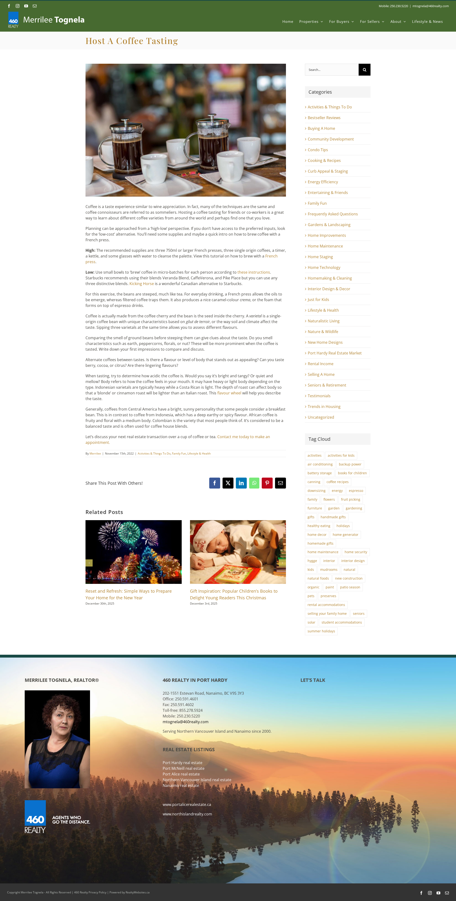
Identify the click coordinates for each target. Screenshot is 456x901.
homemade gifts (320, 543)
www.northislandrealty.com (187, 814)
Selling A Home (321, 374)
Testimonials (319, 395)
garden (334, 508)
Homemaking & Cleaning (330, 278)
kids (311, 569)
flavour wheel (229, 393)
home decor (317, 534)
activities (315, 455)
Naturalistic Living (324, 321)
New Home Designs (325, 342)
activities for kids (341, 455)
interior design (353, 560)
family (312, 499)
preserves (328, 596)
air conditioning (320, 464)
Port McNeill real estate (183, 768)
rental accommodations (326, 604)
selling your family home (327, 613)
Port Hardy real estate (182, 762)
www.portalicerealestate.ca (187, 804)
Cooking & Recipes (324, 160)
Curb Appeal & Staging (328, 171)
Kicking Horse (141, 283)
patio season (350, 587)
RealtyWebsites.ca (138, 892)
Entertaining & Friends (328, 192)
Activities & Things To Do (154, 453)
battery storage (320, 473)
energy (337, 490)
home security (356, 552)
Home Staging (320, 256)
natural (349, 569)
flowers (329, 499)
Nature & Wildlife (323, 331)
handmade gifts (333, 517)
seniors (359, 613)
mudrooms (328, 569)
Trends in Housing (324, 406)
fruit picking (350, 499)
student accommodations (342, 622)
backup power (350, 464)
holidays (343, 525)
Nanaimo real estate (181, 785)
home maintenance (323, 552)
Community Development (331, 139)
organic (313, 587)
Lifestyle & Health (199, 453)
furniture (315, 508)
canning (314, 482)
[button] (89, 563)
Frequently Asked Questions (333, 214)
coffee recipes (338, 482)
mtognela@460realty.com (431, 6)
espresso (356, 490)
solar (311, 622)
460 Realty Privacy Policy (90, 892)
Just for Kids (318, 299)
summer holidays (321, 631)
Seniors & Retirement (327, 385)
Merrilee (95, 453)
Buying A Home (321, 128)
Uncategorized (321, 417)
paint (330, 587)
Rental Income (320, 363)
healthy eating (319, 525)
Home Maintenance (325, 246)
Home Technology (324, 267)
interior (329, 560)
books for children (352, 473)
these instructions (254, 272)
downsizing (317, 490)
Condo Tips (318, 149)
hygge (312, 560)
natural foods (318, 578)
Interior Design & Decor (329, 288)
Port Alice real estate (181, 774)
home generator (345, 534)
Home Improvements (327, 235)
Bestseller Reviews (324, 117)
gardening (354, 508)
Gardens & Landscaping (329, 224)
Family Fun (179, 453)
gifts (311, 517)
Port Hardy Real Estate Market (335, 353)
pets (311, 596)
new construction (349, 578)
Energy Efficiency (323, 181)
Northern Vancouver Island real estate (197, 779)
